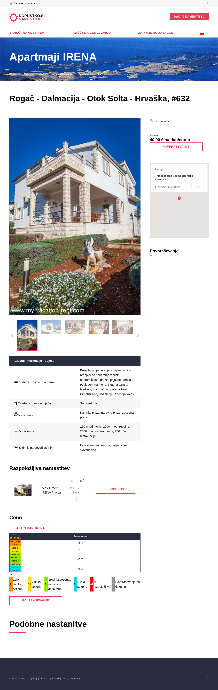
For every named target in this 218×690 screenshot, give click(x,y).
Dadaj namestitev (189, 16)
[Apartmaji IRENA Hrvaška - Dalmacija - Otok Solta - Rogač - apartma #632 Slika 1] (75, 216)
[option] (75, 216)
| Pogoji (35, 678)
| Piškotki (55, 678)
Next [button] (133, 216)
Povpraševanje (35, 600)
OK (197, 186)
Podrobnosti (115, 489)
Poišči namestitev (27, 32)
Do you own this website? (167, 187)
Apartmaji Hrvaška (34, 74)
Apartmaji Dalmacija (61, 74)
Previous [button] (16, 216)
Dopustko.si (32, 17)
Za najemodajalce (24, 3)
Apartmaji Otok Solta (90, 74)
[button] (179, 198)
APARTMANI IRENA (30, 528)
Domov (13, 74)
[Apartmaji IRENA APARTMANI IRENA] (23, 490)
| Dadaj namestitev (70, 678)
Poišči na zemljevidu (91, 32)
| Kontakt (44, 678)
